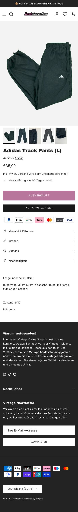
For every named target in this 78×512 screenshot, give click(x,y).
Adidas (19, 158)
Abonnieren (39, 441)
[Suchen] (13, 14)
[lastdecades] (36, 14)
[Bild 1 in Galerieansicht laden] (39, 73)
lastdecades (17, 498)
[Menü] (4, 14)
